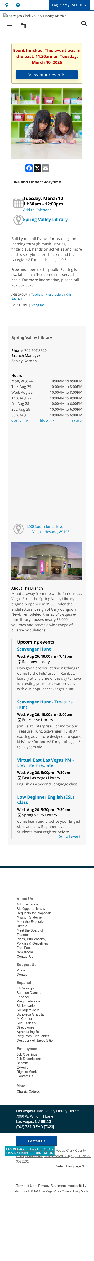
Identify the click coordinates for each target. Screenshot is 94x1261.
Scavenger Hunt (34, 649)
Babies (15, 298)
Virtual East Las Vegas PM (45, 762)
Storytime (37, 305)
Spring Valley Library (45, 219)
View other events (46, 74)
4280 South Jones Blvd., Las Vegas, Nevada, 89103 (47, 529)
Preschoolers (54, 294)
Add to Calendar (37, 209)
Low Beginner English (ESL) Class (45, 799)
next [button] (76, 420)
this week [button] (46, 420)
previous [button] (21, 420)
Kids (68, 294)
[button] (9, 25)
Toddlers (37, 294)
